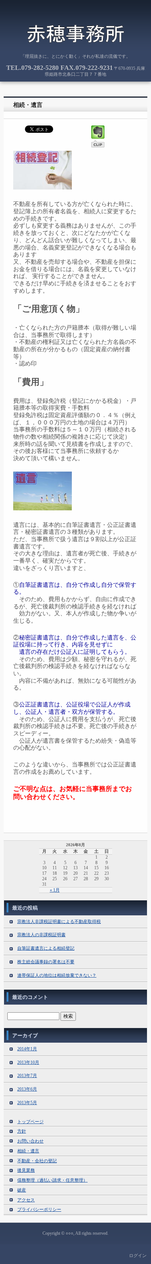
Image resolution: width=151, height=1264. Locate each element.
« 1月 (55, 890)
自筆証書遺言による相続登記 (45, 948)
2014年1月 (27, 1048)
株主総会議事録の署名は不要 (45, 961)
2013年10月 (28, 1062)
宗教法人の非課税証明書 (41, 934)
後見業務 (26, 1170)
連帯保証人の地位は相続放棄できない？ (56, 975)
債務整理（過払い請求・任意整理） (52, 1180)
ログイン (138, 1255)
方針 (21, 1131)
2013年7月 (27, 1075)
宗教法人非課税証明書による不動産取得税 (59, 921)
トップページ (30, 1121)
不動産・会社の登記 (37, 1160)
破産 (21, 1190)
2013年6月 (27, 1089)
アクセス (26, 1200)
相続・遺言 (28, 105)
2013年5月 (27, 1102)
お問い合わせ (30, 1141)
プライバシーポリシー (39, 1209)
